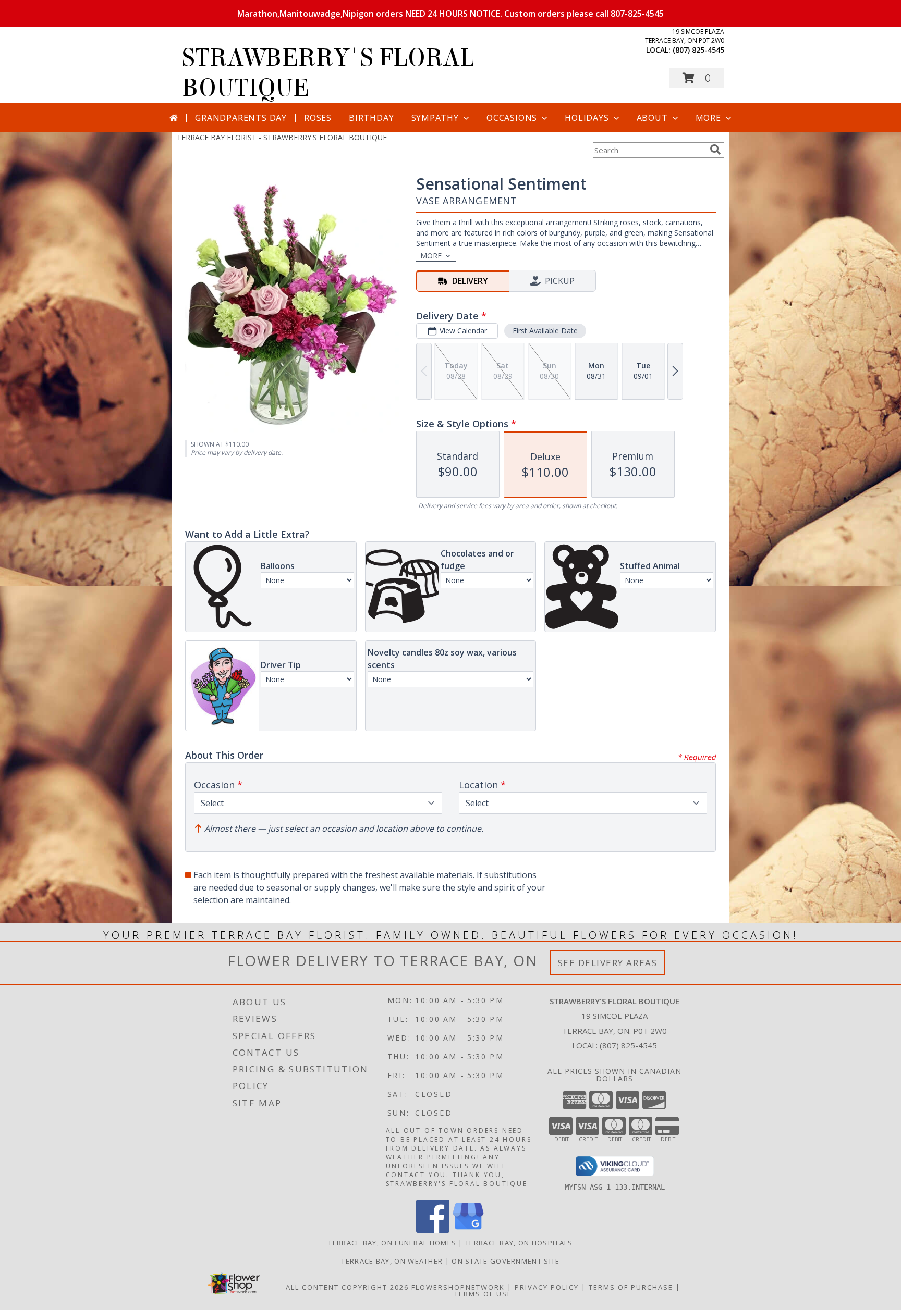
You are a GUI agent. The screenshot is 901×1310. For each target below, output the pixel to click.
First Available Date (545, 331)
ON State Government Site (505, 1261)
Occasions (511, 117)
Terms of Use (483, 1294)
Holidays (586, 117)
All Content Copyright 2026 (347, 1287)
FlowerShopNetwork (458, 1287)
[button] (696, 78)
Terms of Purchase (631, 1287)
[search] (715, 149)
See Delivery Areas (608, 963)
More (708, 117)
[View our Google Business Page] (468, 1230)
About (652, 117)
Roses (318, 117)
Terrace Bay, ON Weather (392, 1261)
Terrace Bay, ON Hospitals (519, 1242)
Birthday (371, 117)
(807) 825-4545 (698, 50)
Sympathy (435, 117)
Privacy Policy (547, 1287)
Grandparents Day (241, 117)
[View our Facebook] (432, 1230)
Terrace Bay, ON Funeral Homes (392, 1242)
